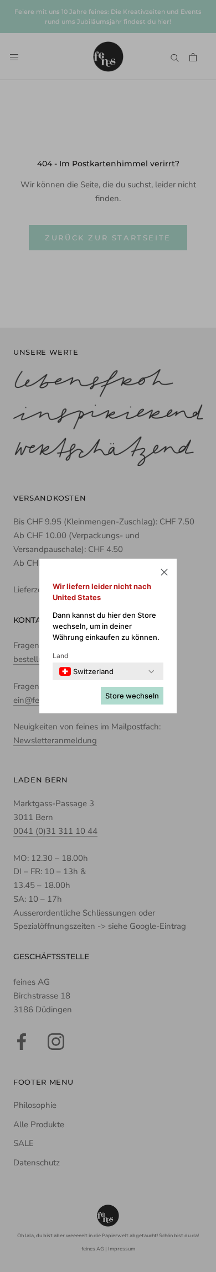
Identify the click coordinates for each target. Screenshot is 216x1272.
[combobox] (86, 671)
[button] (164, 574)
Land (61, 655)
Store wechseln (132, 695)
